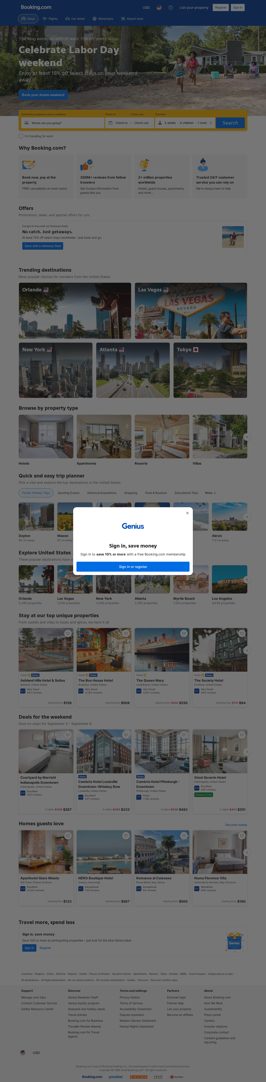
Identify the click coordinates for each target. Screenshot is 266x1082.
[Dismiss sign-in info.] (187, 513)
